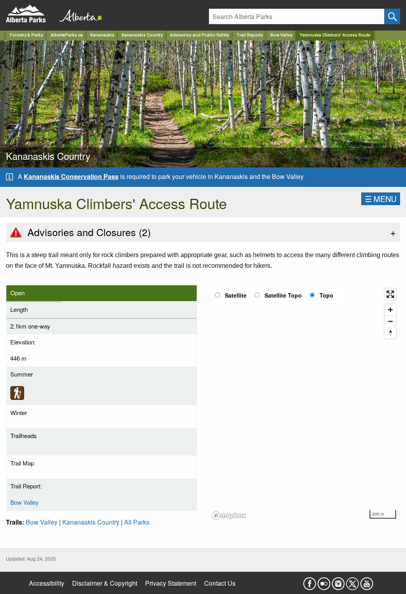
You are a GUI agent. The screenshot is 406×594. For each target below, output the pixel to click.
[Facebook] (309, 581)
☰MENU (380, 198)
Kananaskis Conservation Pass (71, 176)
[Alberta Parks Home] (31, 13)
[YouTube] (366, 581)
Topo (326, 295)
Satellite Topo (283, 295)
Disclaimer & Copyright (104, 583)
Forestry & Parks (26, 35)
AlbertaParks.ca (67, 35)
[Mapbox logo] (228, 515)
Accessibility (46, 583)
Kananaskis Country (142, 35)
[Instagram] (338, 581)
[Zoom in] (390, 309)
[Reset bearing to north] (390, 332)
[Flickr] (324, 581)
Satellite (236, 295)
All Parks (136, 522)
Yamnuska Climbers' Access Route (335, 35)
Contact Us (220, 583)
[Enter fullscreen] (390, 294)
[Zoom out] (390, 321)
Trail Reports (250, 35)
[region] (304, 404)
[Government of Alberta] (78, 13)
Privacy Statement (170, 583)
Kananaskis (102, 35)
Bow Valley (281, 35)
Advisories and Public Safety (199, 35)
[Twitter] (352, 581)
